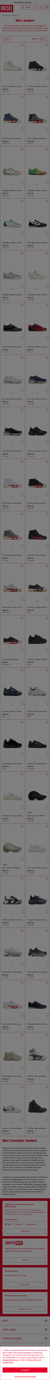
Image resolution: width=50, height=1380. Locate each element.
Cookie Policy (8, 1362)
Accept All (25, 1370)
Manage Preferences (11, 1360)
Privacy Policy (33, 1360)
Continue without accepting (25, 1376)
